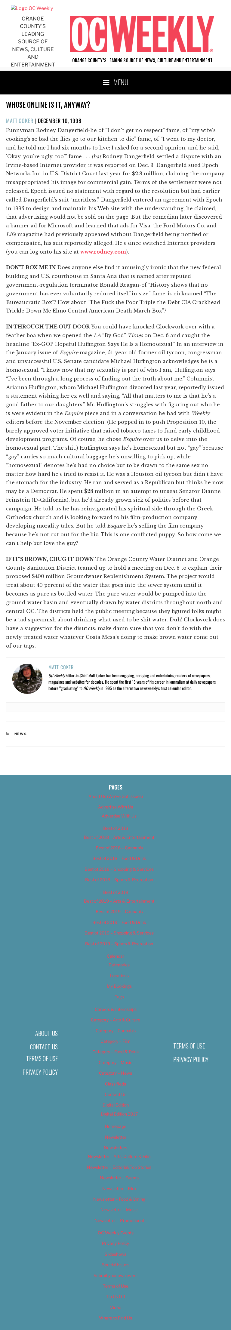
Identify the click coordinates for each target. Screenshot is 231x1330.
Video (115, 1307)
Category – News (115, 1073)
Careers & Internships (116, 1009)
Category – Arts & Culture (115, 1019)
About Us (46, 1033)
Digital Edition (116, 1104)
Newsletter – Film (119, 1188)
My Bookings (119, 986)
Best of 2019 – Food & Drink (119, 922)
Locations (119, 975)
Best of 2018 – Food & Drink (119, 858)
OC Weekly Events (116, 1232)
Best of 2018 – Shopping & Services (119, 869)
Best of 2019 (115, 892)
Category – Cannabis (116, 1030)
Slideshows (115, 1254)
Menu (120, 81)
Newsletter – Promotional (119, 1220)
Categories (119, 964)
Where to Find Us (115, 1317)
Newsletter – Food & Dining (119, 1199)
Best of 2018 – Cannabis (119, 847)
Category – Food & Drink (115, 1051)
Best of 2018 (115, 828)
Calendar (115, 956)
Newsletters (115, 1147)
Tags (119, 996)
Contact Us (44, 1046)
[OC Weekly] (32, 8)
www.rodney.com (103, 252)
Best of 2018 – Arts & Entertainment (119, 837)
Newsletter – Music (119, 1209)
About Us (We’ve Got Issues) (115, 796)
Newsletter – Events (119, 1177)
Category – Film (115, 1041)
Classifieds (115, 1083)
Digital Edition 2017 (119, 1113)
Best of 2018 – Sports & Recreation (119, 879)
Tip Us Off (115, 1296)
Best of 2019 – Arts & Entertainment (119, 901)
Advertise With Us (115, 806)
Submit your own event (116, 1275)
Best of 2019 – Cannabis (119, 911)
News (20, 734)
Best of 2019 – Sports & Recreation (119, 943)
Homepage (115, 1126)
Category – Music (115, 1062)
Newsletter (115, 1137)
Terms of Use (42, 1058)
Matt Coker (19, 121)
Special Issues (115, 1264)
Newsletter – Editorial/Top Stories (119, 1167)
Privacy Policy (40, 1071)
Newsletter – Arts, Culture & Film (119, 1156)
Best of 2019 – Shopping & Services (119, 932)
